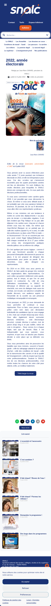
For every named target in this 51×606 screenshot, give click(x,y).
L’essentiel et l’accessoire (30, 441)
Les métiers (10, 47)
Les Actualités (21, 41)
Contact (11, 22)
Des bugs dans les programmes (33, 534)
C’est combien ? (27, 460)
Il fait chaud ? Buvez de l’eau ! (32, 478)
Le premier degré (23, 47)
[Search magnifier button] (3, 35)
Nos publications (41, 51)
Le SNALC (9, 41)
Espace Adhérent (36, 22)
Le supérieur (9, 51)
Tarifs (21, 22)
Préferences (25, 595)
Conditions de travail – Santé (14, 44)
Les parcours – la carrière (37, 44)
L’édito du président (36, 77)
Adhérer (25, 28)
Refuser (25, 588)
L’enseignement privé (24, 51)
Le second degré (38, 47)
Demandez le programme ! (31, 515)
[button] (17, 421)
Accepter (25, 582)
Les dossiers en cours (37, 41)
